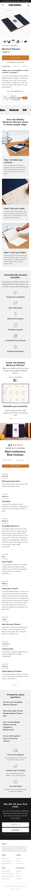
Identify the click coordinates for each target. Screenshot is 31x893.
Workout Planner (6, 863)
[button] (3, 5)
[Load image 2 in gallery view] (9, 41)
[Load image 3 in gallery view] (13, 41)
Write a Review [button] (15, 465)
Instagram (18, 871)
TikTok (18, 873)
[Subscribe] (15, 830)
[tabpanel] (15, 400)
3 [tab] (19, 418)
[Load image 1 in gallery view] (5, 41)
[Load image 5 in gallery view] (21, 41)
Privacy (13, 889)
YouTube (18, 876)
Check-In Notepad (7, 860)
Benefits (16, 66)
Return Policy (5, 878)
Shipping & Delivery (7, 873)
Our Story (18, 858)
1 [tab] (11, 418)
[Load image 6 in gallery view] (25, 41)
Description (6, 66)
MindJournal (5, 858)
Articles (18, 860)
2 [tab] (15, 418)
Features (25, 66)
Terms (18, 889)
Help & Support (6, 871)
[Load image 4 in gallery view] (17, 41)
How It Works (19, 863)
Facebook (18, 878)
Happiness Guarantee (7, 876)
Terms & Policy (25, 834)
